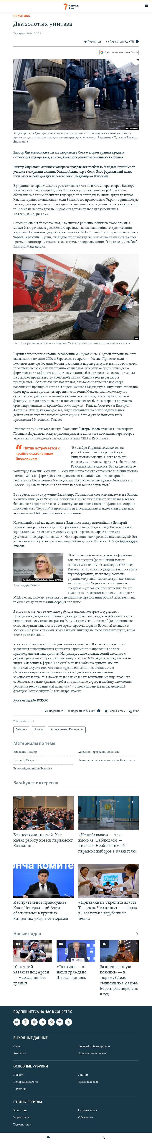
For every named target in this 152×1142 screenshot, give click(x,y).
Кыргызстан (21, 1117)
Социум (83, 1074)
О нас (17, 1046)
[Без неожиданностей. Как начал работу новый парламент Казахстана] (43, 813)
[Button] (93, 41)
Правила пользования (92, 1053)
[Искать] (103, 1137)
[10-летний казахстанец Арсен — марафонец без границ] (32, 951)
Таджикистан (22, 1124)
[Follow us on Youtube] (16, 1021)
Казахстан (20, 1110)
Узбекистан (85, 1117)
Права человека (88, 1081)
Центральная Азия (25, 1081)
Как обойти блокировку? (94, 1046)
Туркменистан (87, 1110)
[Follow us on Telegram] (42, 1021)
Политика (21, 16)
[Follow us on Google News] (59, 1021)
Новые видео (27, 933)
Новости (18, 1074)
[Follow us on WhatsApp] (51, 1021)
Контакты (19, 1053)
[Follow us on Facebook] (34, 1021)
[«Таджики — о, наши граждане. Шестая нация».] (76, 951)
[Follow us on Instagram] (25, 1021)
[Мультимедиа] (48, 1137)
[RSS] (68, 1021)
